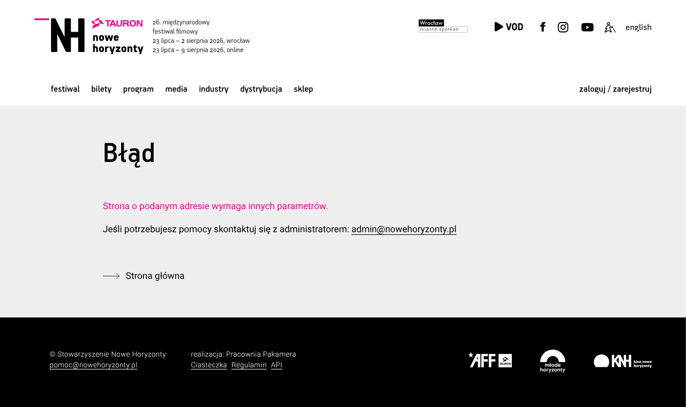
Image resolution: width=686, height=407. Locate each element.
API (276, 365)
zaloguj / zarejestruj (615, 89)
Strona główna (155, 276)
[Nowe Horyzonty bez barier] (610, 33)
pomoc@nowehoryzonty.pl (94, 365)
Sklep (303, 89)
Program (138, 89)
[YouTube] (586, 33)
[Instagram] (563, 33)
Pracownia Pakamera (261, 355)
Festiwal (65, 89)
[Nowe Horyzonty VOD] (508, 27)
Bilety (101, 89)
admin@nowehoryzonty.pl (404, 229)
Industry (213, 89)
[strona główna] (155, 35)
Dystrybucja (261, 89)
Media (176, 89)
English (638, 28)
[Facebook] (543, 33)
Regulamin (249, 365)
